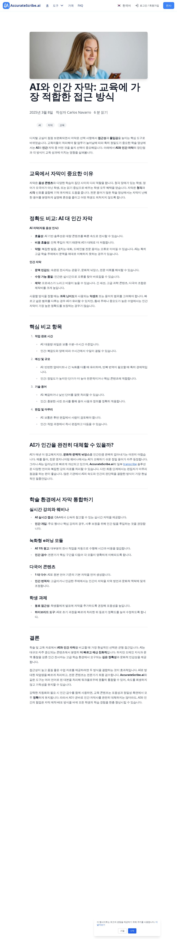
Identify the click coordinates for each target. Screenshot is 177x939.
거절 (122, 930)
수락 (132, 930)
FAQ (80, 5)
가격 (71, 5)
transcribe (130, 464)
